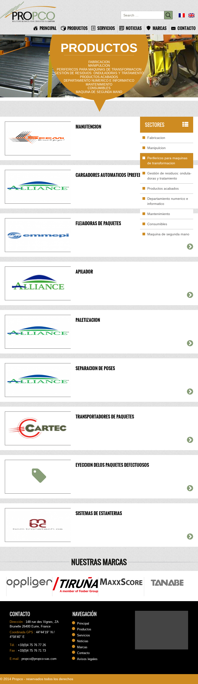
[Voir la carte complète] (161, 630)
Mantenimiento (99, 84)
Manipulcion (99, 65)
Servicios (106, 28)
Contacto (186, 28)
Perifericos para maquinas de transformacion (99, 69)
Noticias (134, 28)
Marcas (160, 28)
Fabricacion (99, 62)
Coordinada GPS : (23, 632)
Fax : (14, 650)
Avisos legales (87, 659)
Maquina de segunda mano (99, 92)
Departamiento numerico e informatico (99, 80)
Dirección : (18, 622)
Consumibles (99, 88)
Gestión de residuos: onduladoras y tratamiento (99, 73)
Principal (48, 28)
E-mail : (15, 659)
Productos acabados (99, 77)
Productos (76, 28)
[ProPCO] (30, 11)
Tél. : (14, 645)
